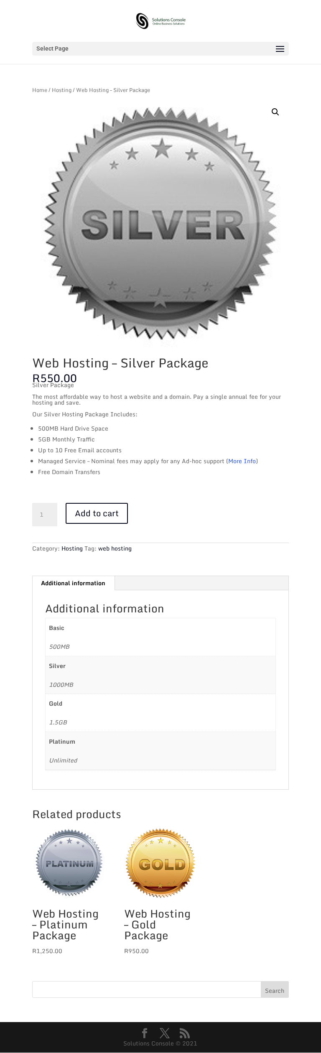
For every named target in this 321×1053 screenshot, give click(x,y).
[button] (275, 112)
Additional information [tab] (73, 583)
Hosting (61, 90)
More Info (242, 461)
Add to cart (97, 513)
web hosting (115, 548)
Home (39, 90)
